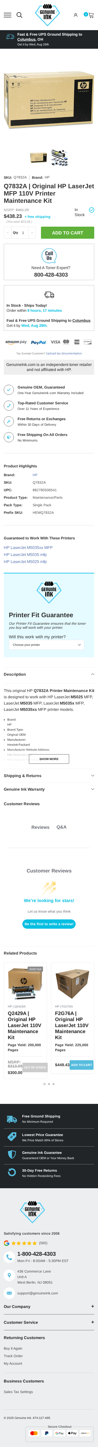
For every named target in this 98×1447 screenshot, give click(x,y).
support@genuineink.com (37, 1293)
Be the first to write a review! (49, 924)
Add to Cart (81, 1065)
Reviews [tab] (40, 827)
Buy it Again (13, 1348)
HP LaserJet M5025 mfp (25, 561)
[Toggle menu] (7, 15)
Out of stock (35, 1067)
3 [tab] (54, 1084)
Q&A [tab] (62, 827)
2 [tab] (49, 1084)
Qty (15, 232)
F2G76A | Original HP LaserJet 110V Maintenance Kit (71, 1025)
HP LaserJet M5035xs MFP (28, 547)
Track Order (13, 1356)
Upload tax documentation (64, 353)
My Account (13, 1363)
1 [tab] (44, 1084)
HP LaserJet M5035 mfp (25, 554)
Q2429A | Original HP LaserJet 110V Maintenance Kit (24, 1025)
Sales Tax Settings (18, 1392)
